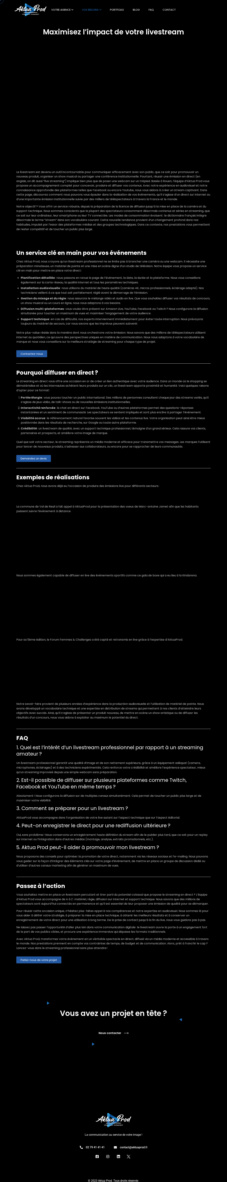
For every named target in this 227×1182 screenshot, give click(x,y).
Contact (169, 10)
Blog (136, 10)
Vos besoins (90, 10)
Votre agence (61, 10)
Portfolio (117, 10)
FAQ (151, 10)
